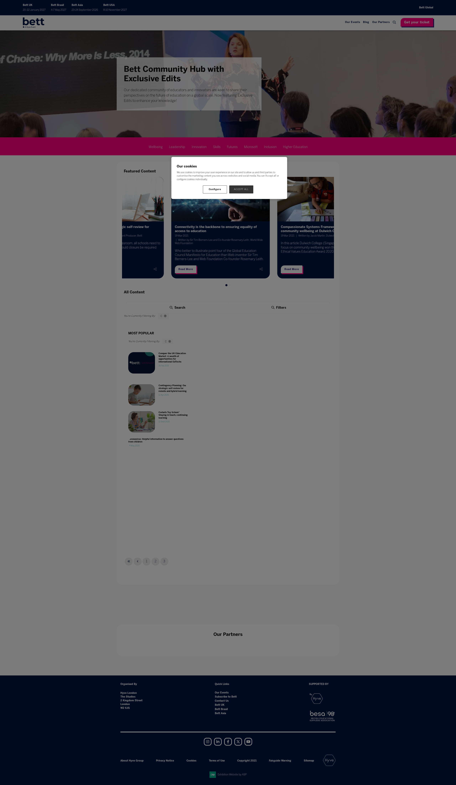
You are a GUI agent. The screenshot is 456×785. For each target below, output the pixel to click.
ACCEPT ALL (241, 189)
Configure (215, 189)
